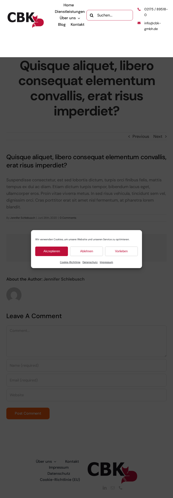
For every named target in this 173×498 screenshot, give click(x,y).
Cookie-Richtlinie (70, 262)
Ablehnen (86, 251)
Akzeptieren (51, 251)
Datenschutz (90, 262)
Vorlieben (121, 251)
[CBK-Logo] (26, 13)
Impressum (106, 262)
